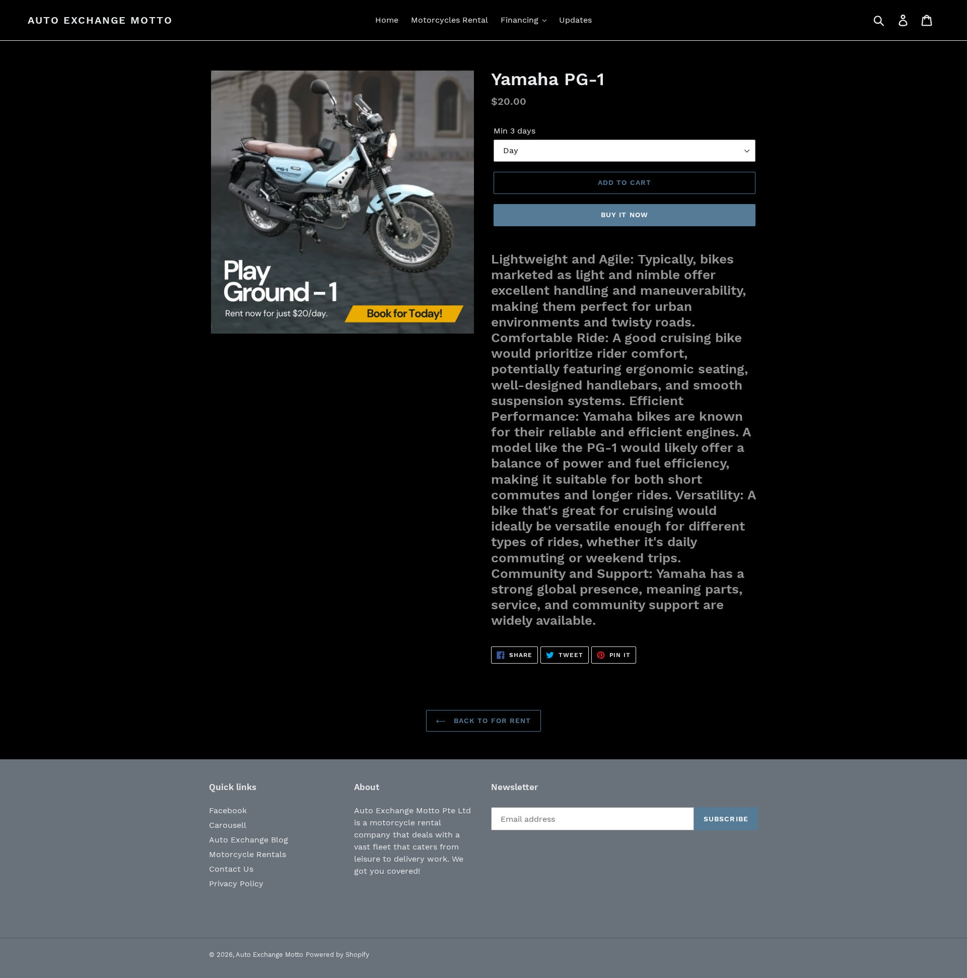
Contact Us (231, 869)
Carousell (227, 825)
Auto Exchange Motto (100, 20)
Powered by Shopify (337, 954)
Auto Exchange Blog (248, 839)
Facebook (228, 810)
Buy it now (624, 215)
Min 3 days (514, 131)
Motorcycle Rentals (247, 854)
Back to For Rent (491, 720)
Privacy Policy (236, 883)
